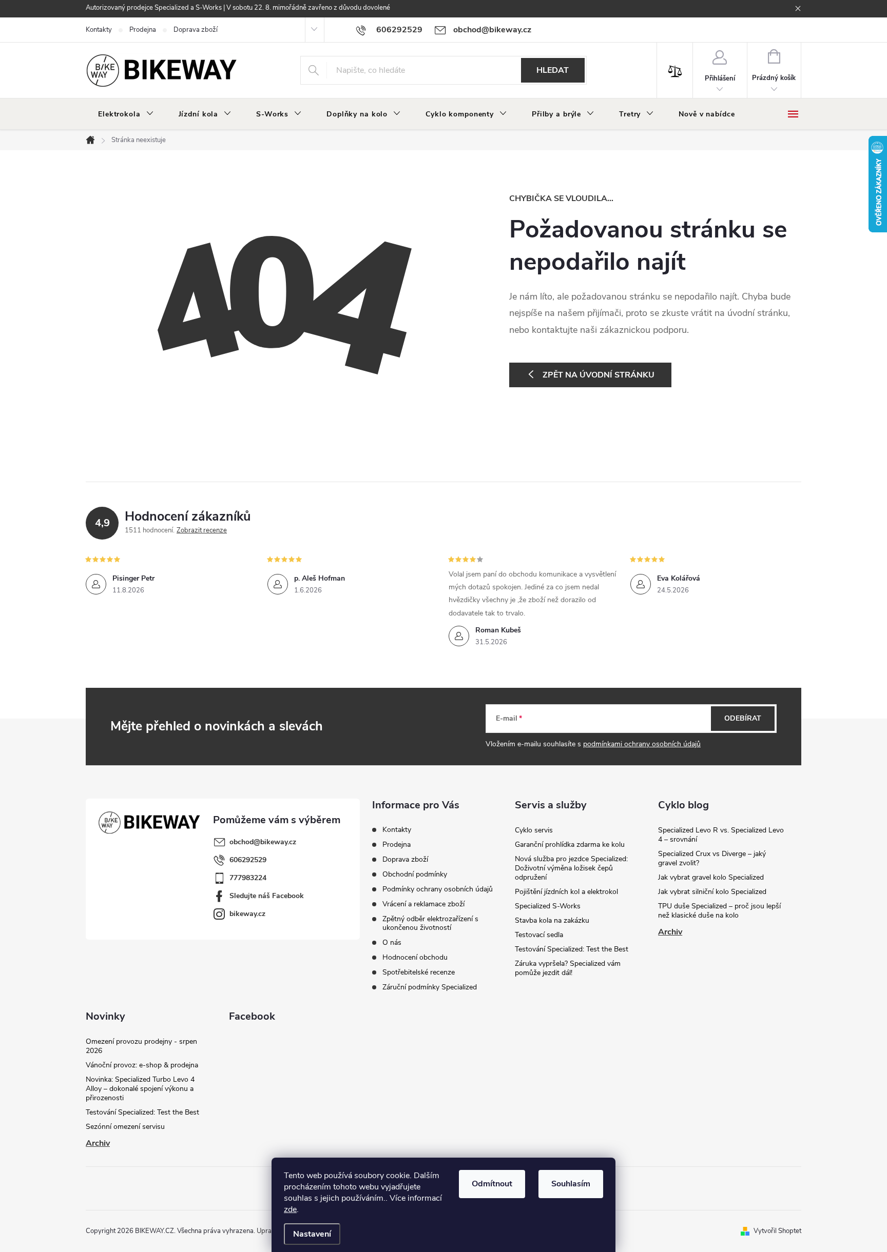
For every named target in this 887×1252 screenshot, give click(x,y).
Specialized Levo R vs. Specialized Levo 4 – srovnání (721, 834)
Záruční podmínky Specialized (429, 987)
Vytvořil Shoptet (777, 1231)
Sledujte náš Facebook (266, 896)
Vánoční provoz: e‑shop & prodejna (142, 1065)
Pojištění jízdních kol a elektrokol (566, 892)
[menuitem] (126, 114)
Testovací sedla (539, 935)
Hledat (552, 70)
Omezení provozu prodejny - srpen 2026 (141, 1046)
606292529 (247, 860)
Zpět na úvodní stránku (598, 375)
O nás (391, 942)
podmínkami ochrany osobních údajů (642, 744)
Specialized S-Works (548, 906)
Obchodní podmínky (414, 874)
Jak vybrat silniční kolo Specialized (712, 892)
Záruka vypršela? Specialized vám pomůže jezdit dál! (568, 968)
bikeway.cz (247, 914)
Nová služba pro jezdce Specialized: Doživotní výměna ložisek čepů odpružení (571, 868)
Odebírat (742, 718)
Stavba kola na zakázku (552, 920)
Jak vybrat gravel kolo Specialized (711, 877)
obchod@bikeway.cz (262, 842)
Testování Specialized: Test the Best (571, 949)
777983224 (247, 878)
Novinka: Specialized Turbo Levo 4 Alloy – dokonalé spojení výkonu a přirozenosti (140, 1089)
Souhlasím (570, 1183)
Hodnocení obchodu (415, 957)
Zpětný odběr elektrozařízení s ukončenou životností (430, 923)
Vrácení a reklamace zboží (423, 904)
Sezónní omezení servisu (125, 1126)
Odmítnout (492, 1183)
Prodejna (142, 29)
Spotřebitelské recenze (418, 972)
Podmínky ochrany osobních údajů (437, 889)
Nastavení (312, 1234)
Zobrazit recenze (202, 530)
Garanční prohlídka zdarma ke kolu (570, 844)
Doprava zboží (195, 29)
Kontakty (99, 29)
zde (290, 1209)
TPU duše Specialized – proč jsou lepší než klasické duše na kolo (719, 910)
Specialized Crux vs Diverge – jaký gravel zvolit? (712, 858)
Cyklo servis (534, 830)
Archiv (670, 932)
